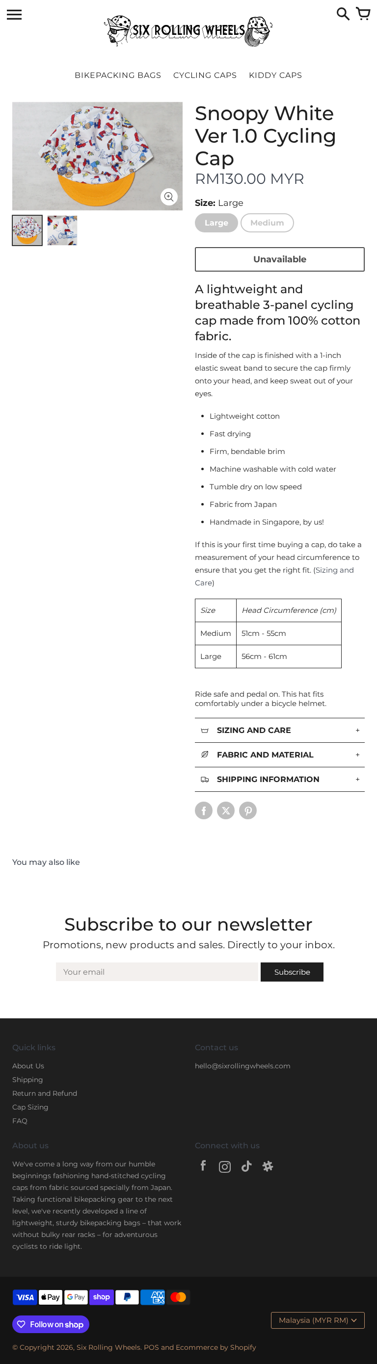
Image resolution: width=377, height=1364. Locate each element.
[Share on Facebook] (204, 810)
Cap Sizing (30, 1107)
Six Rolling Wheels (108, 1347)
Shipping (27, 1079)
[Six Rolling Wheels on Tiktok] (246, 1168)
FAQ (19, 1120)
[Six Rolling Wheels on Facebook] (203, 1168)
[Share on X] (226, 810)
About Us (28, 1065)
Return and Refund (44, 1093)
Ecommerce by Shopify (216, 1347)
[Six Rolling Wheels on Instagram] (224, 1168)
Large (216, 222)
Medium (267, 222)
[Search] (343, 14)
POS (151, 1347)
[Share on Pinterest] (248, 810)
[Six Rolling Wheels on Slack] (268, 1168)
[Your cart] (362, 14)
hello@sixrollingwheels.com (243, 1065)
